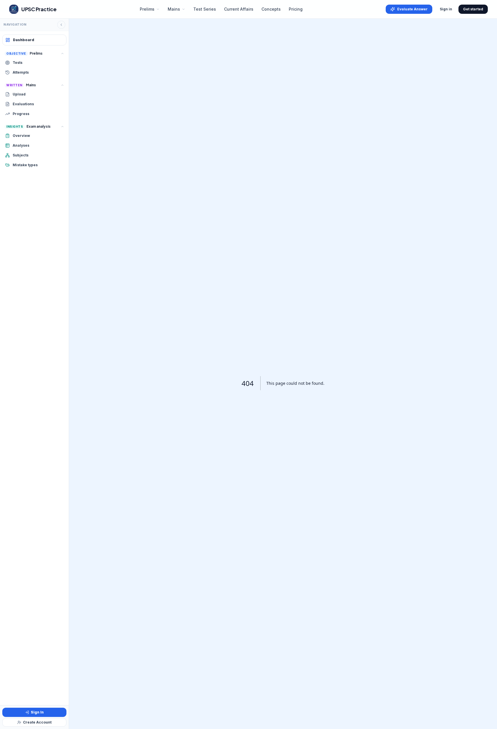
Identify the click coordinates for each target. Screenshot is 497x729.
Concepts (271, 9)
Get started (473, 9)
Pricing (296, 9)
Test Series (204, 9)
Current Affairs (238, 9)
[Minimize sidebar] (61, 25)
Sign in (446, 9)
